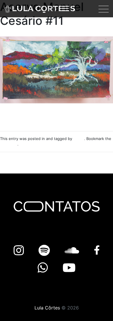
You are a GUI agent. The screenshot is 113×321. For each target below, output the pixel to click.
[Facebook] (97, 250)
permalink (8, 144)
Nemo (78, 138)
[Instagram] (20, 250)
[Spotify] (46, 250)
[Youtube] (69, 268)
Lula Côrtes (47, 308)
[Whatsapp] (44, 268)
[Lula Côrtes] (39, 8)
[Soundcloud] (73, 250)
